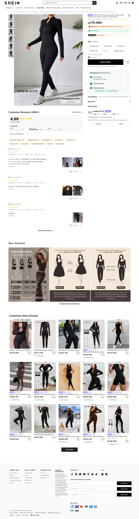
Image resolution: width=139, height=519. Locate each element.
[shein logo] (12, 3)
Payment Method (44, 475)
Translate (11, 166)
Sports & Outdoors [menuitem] (68, 8)
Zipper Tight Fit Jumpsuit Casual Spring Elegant (21, 394)
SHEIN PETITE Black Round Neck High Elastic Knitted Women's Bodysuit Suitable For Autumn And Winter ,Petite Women (21, 436)
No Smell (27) (59, 140)
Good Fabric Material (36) (17, 140)
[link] (121, 3)
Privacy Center (13, 512)
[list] (85, 474)
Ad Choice (25, 515)
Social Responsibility (15, 480)
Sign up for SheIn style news (81, 479)
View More (69, 449)
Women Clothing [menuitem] (86, 8)
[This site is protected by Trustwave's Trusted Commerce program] (72, 510)
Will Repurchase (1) (33, 140)
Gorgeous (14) (14, 144)
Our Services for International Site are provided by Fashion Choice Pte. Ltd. (61, 476)
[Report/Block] (81, 171)
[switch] (26, 134)
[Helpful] (71, 171)
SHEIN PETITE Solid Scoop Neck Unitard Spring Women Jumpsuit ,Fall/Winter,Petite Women (45, 394)
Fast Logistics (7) (47, 140)
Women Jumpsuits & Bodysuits (42, 12)
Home (10, 12)
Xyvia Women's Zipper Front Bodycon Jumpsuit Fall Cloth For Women (94, 394)
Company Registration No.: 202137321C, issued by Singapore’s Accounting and (61, 489)
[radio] (94, 46)
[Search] (94, 3)
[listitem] (20, 339)
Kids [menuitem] (77, 8)
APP (102, 470)
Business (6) (24, 144)
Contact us (43, 473)
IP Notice (11, 515)
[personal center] (117, 3)
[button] (129, 3)
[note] (39, 356)
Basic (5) (49, 144)
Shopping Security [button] (98, 88)
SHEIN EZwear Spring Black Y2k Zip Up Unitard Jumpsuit (45, 434)
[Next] (128, 274)
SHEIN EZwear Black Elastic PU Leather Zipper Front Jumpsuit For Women (45, 350)
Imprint (18, 515)
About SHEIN (13, 473)
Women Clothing (27, 12)
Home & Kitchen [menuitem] (29, 8)
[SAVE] (128, 62)
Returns (27, 475)
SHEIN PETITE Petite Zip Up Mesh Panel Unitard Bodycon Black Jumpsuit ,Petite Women (94, 352)
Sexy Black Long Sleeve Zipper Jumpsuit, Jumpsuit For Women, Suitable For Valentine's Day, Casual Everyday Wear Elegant (69, 350)
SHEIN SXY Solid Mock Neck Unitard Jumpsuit (69, 394)
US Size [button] (94, 41)
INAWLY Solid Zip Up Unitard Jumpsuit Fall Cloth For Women (21, 350)
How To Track (28, 480)
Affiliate (11, 475)
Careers (11, 483)
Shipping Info (28, 473)
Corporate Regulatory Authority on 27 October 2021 (61, 495)
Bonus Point (43, 478)
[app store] (102, 475)
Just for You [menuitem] (19, 8)
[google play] (106, 475)
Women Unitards (56, 12)
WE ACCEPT (74, 503)
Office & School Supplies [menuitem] (53, 8)
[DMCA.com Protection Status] (77, 510)
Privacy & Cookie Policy (26, 512)
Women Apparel (17, 12)
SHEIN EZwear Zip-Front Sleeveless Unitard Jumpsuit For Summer (118, 350)
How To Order (28, 478)
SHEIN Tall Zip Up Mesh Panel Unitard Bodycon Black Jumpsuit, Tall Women (118, 436)
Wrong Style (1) (60, 144)
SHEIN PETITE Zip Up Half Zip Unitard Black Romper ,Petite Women (118, 394)
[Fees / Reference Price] (102, 23)
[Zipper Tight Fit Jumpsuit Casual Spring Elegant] (21, 376)
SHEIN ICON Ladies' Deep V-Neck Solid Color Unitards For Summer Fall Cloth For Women (94, 436)
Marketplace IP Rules (54, 512)
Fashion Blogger (14, 478)
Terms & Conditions (40, 512)
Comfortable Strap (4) (38, 144)
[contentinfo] (101, 506)
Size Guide (28, 483)
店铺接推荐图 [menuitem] (40, 8)
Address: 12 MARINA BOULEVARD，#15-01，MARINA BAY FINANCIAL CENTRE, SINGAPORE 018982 (61, 482)
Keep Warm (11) (70, 140)
